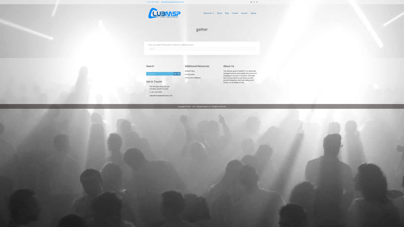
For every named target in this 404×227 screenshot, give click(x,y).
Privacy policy (190, 74)
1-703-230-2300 (152, 2)
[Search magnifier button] (179, 74)
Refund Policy (190, 71)
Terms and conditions (193, 78)
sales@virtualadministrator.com (172, 2)
